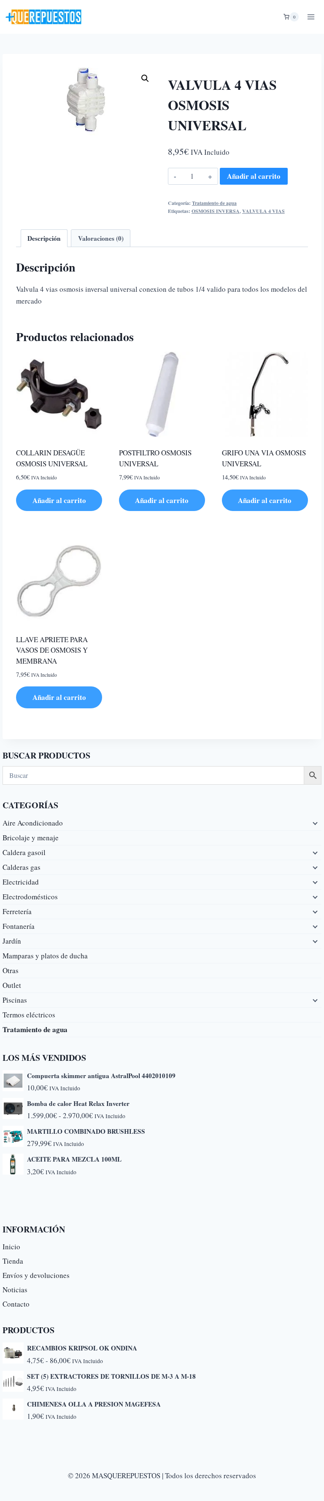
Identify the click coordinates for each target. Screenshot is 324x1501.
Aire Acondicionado (33, 823)
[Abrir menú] (311, 16)
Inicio (11, 1246)
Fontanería (19, 926)
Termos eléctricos (29, 1014)
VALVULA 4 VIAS (263, 211)
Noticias (15, 1289)
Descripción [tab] (44, 238)
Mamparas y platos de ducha (45, 955)
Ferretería (17, 911)
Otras (11, 970)
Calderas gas (21, 867)
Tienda (13, 1261)
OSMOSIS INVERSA (216, 211)
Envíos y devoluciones (36, 1275)
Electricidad (21, 882)
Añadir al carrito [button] (59, 500)
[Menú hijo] (314, 823)
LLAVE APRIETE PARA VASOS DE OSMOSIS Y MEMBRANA (52, 650)
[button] (145, 78)
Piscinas (15, 1000)
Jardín (12, 941)
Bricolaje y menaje (31, 837)
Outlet (12, 985)
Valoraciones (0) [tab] (101, 238)
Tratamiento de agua (214, 203)
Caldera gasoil (24, 852)
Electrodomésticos (30, 896)
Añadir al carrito (254, 176)
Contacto (16, 1304)
